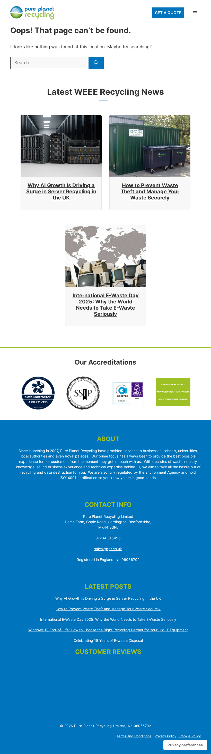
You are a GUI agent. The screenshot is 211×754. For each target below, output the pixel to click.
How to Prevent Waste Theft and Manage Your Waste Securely (150, 191)
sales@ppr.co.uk (108, 549)
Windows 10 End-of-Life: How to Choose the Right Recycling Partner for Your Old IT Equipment (108, 630)
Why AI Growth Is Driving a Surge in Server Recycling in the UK (61, 191)
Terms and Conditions (134, 736)
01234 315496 (108, 538)
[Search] (96, 63)
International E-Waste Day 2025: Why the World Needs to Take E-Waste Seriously (106, 304)
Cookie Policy (189, 736)
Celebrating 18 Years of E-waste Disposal (108, 640)
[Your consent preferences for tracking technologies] (185, 745)
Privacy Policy (165, 736)
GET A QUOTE (168, 12)
